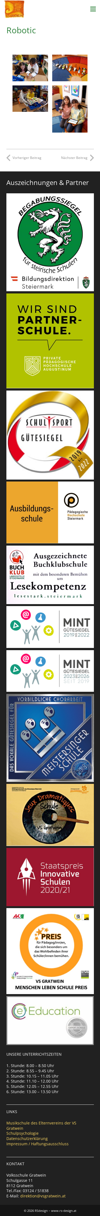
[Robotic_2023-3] (70, 109)
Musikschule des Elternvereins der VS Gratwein (41, 1125)
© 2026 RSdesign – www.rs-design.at (50, 1211)
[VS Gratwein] (14, 9)
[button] (93, 9)
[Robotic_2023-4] (70, 68)
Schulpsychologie (22, 1133)
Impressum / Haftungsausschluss (37, 1143)
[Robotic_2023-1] (30, 68)
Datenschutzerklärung (27, 1138)
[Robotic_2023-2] (30, 98)
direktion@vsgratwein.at (43, 1196)
